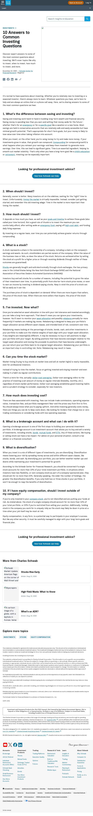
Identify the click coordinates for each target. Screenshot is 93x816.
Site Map (42, 788)
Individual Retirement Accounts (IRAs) (8, 762)
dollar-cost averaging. (42, 378)
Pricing (79, 771)
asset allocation (44, 318)
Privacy (17, 788)
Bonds (20, 771)
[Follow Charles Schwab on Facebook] (15, 745)
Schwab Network (68, 777)
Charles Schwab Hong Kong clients (28, 731)
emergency (27, 125)
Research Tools (52, 767)
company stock (36, 499)
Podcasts (65, 773)
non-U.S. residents (9, 731)
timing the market (31, 199)
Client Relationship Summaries (12, 801)
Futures (35, 764)
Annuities (21, 768)
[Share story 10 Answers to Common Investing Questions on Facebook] (8, 79)
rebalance (67, 318)
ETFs (58, 432)
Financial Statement (69, 788)
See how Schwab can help (46, 176)
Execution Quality (38, 757)
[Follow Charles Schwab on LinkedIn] (20, 745)
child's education (82, 151)
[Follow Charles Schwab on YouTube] (5, 745)
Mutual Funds (22, 759)
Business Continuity (54, 788)
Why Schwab (81, 753)
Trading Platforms (39, 753)
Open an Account (75, 3)
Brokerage (6, 753)
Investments (8, 28)
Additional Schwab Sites (29, 788)
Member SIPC (41, 735)
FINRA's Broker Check (43, 797)
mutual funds (45, 432)
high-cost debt (71, 225)
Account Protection (9, 797)
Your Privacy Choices (34, 801)
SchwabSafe (9, 788)
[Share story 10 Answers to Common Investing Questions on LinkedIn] (12, 79)
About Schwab (30, 793)
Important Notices (79, 793)
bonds (35, 432)
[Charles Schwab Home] (8, 2)
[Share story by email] (16, 79)
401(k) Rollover (8, 757)
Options (35, 760)
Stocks (6, 267)
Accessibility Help (8, 793)
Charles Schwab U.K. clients (50, 731)
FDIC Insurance (29, 797)
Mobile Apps (51, 770)
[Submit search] (87, 18)
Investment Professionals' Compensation (58, 793)
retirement (10, 154)
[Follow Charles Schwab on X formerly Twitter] (10, 745)
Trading (64, 759)
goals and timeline (56, 219)
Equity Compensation (40, 637)
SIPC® (20, 797)
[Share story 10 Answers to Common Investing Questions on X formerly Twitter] (4, 79)
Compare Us (81, 757)
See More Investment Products (21, 777)
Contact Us (19, 793)
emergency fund (47, 225)
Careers (40, 793)
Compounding (59, 142)
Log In (88, 2)
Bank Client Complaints (59, 797)
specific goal (45, 125)
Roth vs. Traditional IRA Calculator (52, 761)
